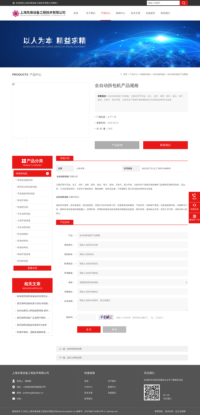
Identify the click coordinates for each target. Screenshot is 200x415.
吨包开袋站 (22, 200)
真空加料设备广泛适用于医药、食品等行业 (34, 317)
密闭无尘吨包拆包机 (27, 187)
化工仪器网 (180, 411)
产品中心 (105, 13)
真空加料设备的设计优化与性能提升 (34, 303)
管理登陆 (158, 411)
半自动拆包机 (23, 213)
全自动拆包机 (159, 74)
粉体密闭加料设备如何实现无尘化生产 (34, 296)
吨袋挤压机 (22, 207)
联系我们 (165, 13)
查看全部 (32, 268)
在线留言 (150, 13)
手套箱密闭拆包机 (26, 193)
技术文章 (135, 13)
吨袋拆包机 (145, 74)
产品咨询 (117, 145)
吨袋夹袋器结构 (25, 180)
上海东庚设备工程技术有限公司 (38, 3)
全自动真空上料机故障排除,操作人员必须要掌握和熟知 (34, 310)
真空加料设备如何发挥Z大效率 (32, 325)
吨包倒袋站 (22, 234)
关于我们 (90, 13)
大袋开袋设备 (23, 220)
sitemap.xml (112, 411)
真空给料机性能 (74, 349)
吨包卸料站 (22, 240)
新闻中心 (120, 13)
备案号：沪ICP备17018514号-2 (90, 411)
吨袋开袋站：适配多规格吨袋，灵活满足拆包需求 (34, 332)
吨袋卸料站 (22, 247)
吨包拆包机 (22, 261)
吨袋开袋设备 (23, 254)
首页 (75, 13)
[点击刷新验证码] (106, 317)
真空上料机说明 (74, 357)
